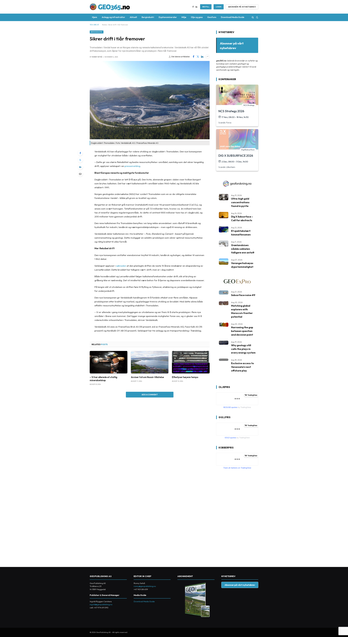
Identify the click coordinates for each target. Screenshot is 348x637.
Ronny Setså (97, 57)
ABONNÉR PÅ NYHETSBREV (242, 7)
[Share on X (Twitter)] (198, 57)
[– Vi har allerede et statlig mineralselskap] (108, 362)
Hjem (94, 17)
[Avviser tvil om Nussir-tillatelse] (150, 362)
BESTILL (205, 7)
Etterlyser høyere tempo (185, 377)
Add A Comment (150, 395)
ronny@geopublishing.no (145, 586)
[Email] (80, 174)
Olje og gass (197, 17)
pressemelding (132, 166)
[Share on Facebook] (193, 57)
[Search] (252, 17)
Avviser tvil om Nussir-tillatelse (147, 377)
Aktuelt (133, 17)
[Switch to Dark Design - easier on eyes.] (257, 17)
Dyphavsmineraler (168, 17)
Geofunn (211, 17)
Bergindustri (148, 17)
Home (104, 25)
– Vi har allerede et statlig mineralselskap (103, 379)
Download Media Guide (232, 17)
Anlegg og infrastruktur (113, 17)
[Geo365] (110, 7)
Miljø (183, 17)
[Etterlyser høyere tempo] (191, 362)
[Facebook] (80, 153)
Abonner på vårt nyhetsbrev (240, 584)
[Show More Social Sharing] (207, 57)
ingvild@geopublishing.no (101, 604)
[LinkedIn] (80, 167)
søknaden (121, 265)
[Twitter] (80, 160)
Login (218, 7)
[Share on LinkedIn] (202, 57)
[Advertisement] (236, 517)
